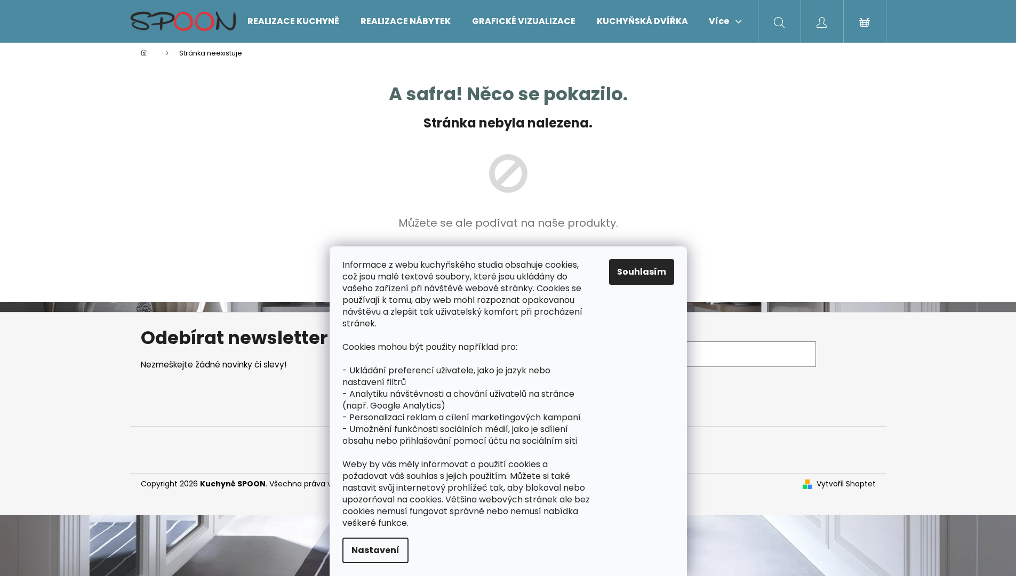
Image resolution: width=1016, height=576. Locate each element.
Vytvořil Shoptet (846, 484)
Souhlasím (641, 272)
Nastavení (375, 550)
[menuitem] (293, 21)
